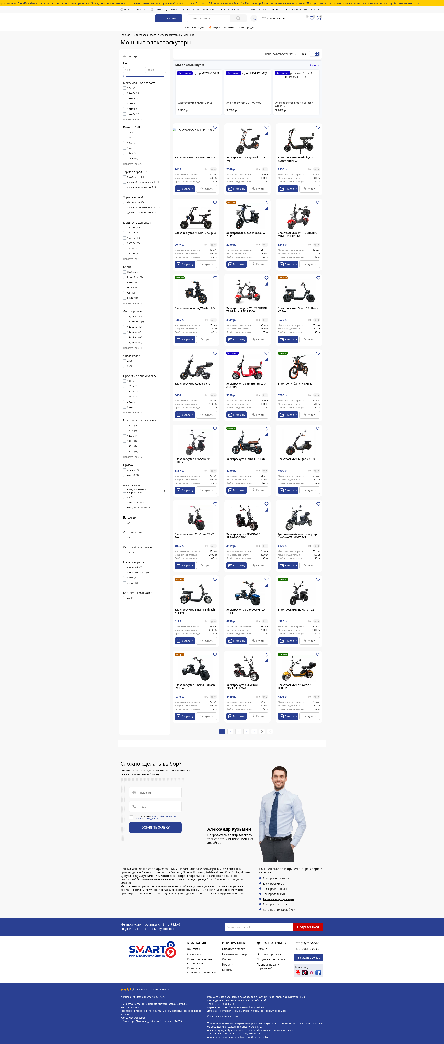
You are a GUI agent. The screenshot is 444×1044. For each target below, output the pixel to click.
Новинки (229, 27)
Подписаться (308, 927)
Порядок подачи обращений (268, 966)
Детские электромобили (279, 910)
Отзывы (194, 9)
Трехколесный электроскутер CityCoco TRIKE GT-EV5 (297, 535)
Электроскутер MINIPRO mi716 (195, 157)
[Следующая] (262, 731)
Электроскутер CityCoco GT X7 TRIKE (245, 611)
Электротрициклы (275, 889)
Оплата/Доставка (230, 9)
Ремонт (276, 9)
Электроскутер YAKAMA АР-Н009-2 (193, 460)
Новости (227, 964)
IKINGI (130, 298)
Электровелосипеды (276, 878)
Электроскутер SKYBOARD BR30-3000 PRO (243, 535)
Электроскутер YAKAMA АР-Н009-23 (296, 686)
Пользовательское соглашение (199, 961)
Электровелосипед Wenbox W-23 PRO (246, 234)
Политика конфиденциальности (202, 970)
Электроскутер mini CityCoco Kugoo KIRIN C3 (296, 159)
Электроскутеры (273, 884)
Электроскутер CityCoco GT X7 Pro (194, 535)
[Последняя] (270, 731)
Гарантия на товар (256, 9)
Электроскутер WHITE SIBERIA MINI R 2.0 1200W (297, 234)
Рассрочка (209, 9)
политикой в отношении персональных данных (156, 817)
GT (128, 293)
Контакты (317, 9)
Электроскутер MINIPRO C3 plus (195, 233)
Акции (216, 27)
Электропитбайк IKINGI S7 (295, 383)
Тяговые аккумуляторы (278, 899)
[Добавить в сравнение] (215, 134)
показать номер (276, 18)
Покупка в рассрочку (271, 959)
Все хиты (314, 65)
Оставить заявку (155, 827)
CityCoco (131, 272)
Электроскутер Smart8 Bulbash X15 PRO (246, 385)
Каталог (172, 18)
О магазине (195, 954)
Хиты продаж (247, 27)
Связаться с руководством (222, 1016)
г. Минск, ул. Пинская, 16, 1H (171, 9)
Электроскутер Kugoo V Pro (192, 383)
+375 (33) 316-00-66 (306, 943)
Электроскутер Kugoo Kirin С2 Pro (245, 159)
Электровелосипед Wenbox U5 (195, 308)
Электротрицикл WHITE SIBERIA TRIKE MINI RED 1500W (247, 309)
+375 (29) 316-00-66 (306, 949)
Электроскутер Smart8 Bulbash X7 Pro (298, 309)
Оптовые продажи (296, 9)
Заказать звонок (309, 957)
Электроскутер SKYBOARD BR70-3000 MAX (243, 686)
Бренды (227, 970)
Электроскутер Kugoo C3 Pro (296, 459)
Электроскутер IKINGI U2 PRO (245, 459)
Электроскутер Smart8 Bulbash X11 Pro (195, 611)
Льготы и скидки (195, 27)
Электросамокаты (275, 904)
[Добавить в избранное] (215, 128)
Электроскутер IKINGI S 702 (296, 609)
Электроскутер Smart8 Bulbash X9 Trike (195, 686)
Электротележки (274, 894)
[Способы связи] (253, 18)
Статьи (226, 959)
